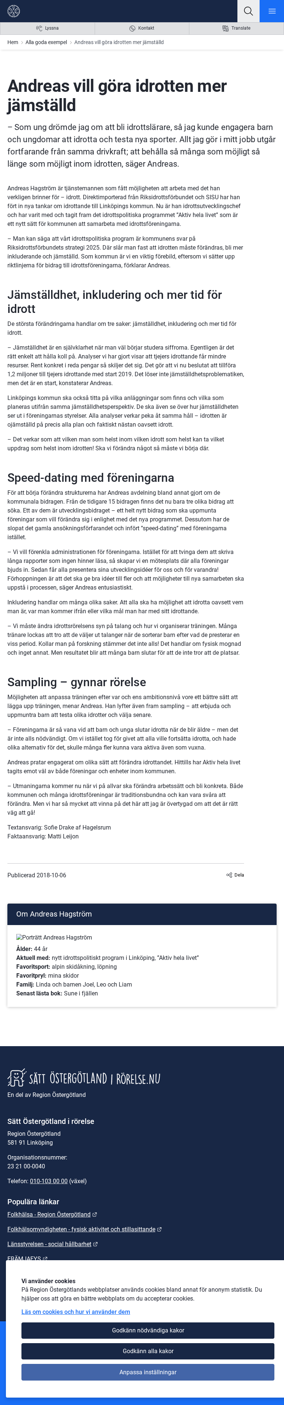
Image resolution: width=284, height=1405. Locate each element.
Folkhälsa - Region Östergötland (52, 1214)
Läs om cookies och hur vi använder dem (75, 1311)
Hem (12, 42)
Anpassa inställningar (147, 1372)
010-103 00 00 (49, 1181)
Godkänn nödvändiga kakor (148, 1330)
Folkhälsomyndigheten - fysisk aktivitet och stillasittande (84, 1229)
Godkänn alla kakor (148, 1351)
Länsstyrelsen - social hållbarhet (52, 1244)
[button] (248, 11)
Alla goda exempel (46, 42)
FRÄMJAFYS (27, 1258)
